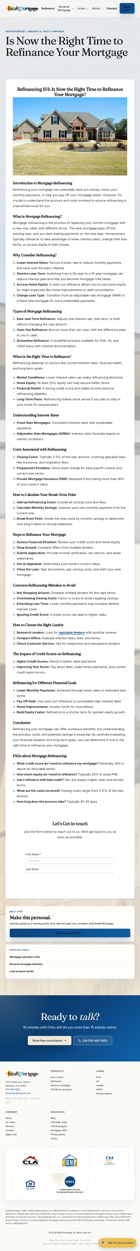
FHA (98, 1077)
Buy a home (57, 1077)
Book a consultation (68, 933)
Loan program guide (21, 971)
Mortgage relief (59, 1130)
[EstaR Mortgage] (15, 8)
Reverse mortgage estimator (26, 964)
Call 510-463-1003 (94, 1040)
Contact (112, 8)
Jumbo (99, 1085)
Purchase (32, 8)
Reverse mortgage (60, 1085)
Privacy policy (58, 1134)
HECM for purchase (61, 1089)
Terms (54, 1138)
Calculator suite (59, 1122)
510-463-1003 (12, 1089)
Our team (10, 1122)
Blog (53, 1118)
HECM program (59, 1126)
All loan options (104, 1093)
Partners (9, 1126)
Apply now (127, 8)
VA (97, 1081)
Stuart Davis (85, 1240)
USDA (99, 1089)
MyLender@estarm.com (18, 1093)
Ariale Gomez (73, 1240)
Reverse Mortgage (66, 8)
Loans (83, 8)
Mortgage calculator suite (25, 956)
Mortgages (54, 1243)
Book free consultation (47, 1040)
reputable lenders (72, 632)
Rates (87, 1243)
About (97, 8)
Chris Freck (60, 1240)
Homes (95, 1243)
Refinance (47, 8)
